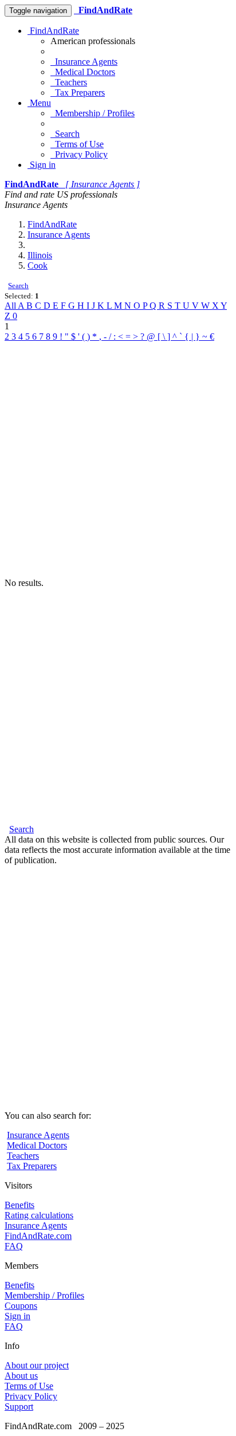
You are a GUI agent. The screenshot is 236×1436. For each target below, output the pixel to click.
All (11, 305)
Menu (39, 103)
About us (21, 1375)
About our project (37, 1365)
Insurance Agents (83, 61)
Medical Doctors (82, 72)
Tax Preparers (77, 92)
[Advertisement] (118, 460)
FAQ (14, 1246)
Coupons (21, 1306)
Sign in (41, 165)
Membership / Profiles (92, 113)
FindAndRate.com (38, 1236)
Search (65, 134)
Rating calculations (39, 1215)
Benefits (19, 1205)
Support (19, 1406)
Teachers (68, 82)
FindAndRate (53, 31)
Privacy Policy (79, 154)
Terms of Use (77, 144)
